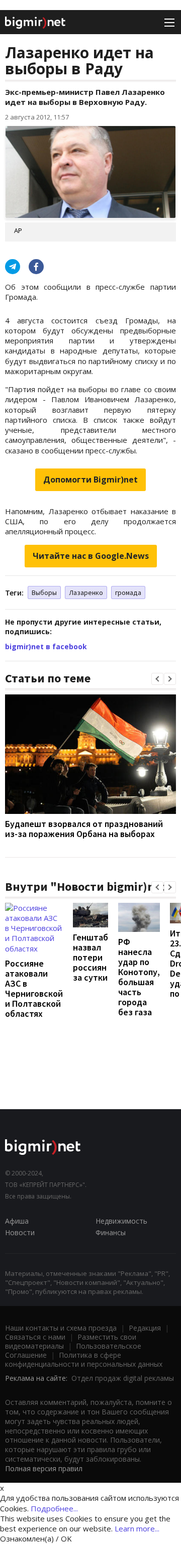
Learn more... (137, 1528)
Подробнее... (54, 1508)
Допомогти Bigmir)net (90, 479)
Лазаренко (86, 592)
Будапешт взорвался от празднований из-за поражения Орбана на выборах (84, 829)
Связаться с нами (35, 1337)
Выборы (44, 592)
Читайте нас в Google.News (91, 555)
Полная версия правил (43, 1468)
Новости (20, 1232)
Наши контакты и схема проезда (61, 1328)
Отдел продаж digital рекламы (122, 1378)
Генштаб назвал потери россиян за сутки (90, 957)
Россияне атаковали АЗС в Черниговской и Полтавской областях (34, 988)
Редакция (145, 1328)
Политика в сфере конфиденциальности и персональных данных (83, 1359)
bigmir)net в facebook (46, 646)
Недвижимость (121, 1221)
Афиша (17, 1221)
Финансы (111, 1232)
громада (128, 592)
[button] (157, 679)
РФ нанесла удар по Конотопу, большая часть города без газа (139, 977)
